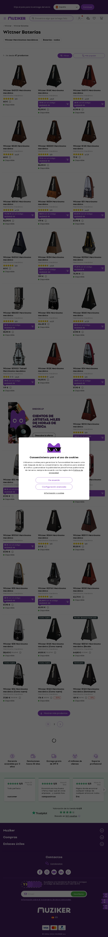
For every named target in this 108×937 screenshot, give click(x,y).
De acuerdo (54, 480)
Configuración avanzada (54, 486)
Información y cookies (54, 493)
